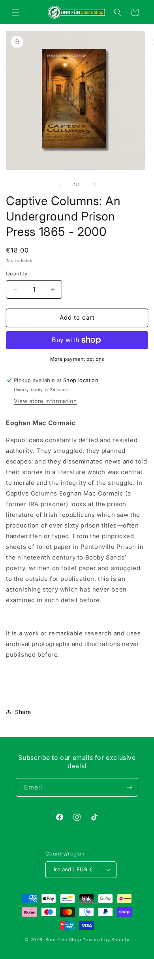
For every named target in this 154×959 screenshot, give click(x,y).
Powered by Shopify (106, 939)
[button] (15, 12)
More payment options (77, 359)
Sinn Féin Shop (63, 939)
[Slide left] (59, 184)
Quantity (16, 273)
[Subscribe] (129, 787)
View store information (45, 401)
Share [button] (23, 711)
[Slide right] (94, 184)
